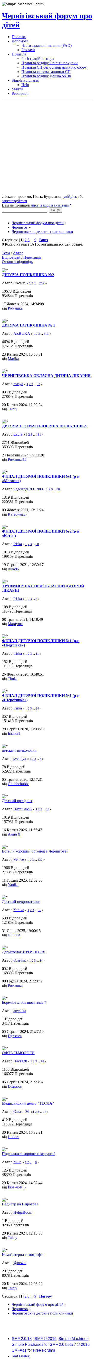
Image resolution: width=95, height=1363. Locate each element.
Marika (13, 359)
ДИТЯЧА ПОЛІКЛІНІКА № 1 (28, 325)
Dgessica (15, 1036)
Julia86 (13, 569)
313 (46, 333)
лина (17, 1162)
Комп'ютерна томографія (22, 1254)
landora (13, 1137)
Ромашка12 (17, 459)
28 (44, 1112)
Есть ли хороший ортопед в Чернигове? (35, 851)
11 (37, 653)
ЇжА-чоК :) (17, 1187)
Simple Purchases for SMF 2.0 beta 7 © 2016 (51, 1344)
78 (42, 1061)
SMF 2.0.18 (22, 1339)
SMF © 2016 (46, 1339)
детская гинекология (19, 750)
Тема (6, 253)
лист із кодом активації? (51, 205)
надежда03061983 (28, 489)
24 (37, 708)
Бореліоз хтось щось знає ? (24, 1002)
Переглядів (32, 257)
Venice (18, 859)
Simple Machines (73, 1339)
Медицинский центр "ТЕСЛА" (28, 1103)
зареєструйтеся (14, 201)
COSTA (14, 935)
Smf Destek (21, 1356)
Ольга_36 (21, 1111)
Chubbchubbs (18, 784)
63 (38, 384)
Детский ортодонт (17, 801)
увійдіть (70, 196)
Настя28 (20, 1061)
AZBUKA (21, 333)
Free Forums (44, 1350)
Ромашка (15, 308)
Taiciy (12, 409)
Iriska (17, 544)
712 (41, 283)
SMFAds (19, 1350)
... (32, 240)
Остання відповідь (17, 262)
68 (37, 544)
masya (18, 384)
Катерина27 (18, 514)
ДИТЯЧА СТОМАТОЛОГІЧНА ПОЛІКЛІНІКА (44, 426)
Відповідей (11, 257)
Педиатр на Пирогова (20, 1204)
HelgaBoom (22, 1212)
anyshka (19, 1011)
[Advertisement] (47, 148)
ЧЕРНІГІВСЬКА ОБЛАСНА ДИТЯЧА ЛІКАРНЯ (46, 376)
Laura (17, 434)
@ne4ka (19, 1263)
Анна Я (14, 834)
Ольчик (19, 960)
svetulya (19, 759)
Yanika (13, 885)
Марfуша (15, 624)
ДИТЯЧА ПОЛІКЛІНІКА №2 (28, 275)
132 (40, 859)
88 (58, 489)
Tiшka (13, 679)
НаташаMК (22, 809)
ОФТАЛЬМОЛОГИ (18, 1053)
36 (39, 910)
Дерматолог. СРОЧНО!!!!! (23, 952)
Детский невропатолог (21, 902)
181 (38, 434)
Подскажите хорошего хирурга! (28, 1154)
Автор (18, 253)
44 (41, 960)
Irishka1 (14, 733)
